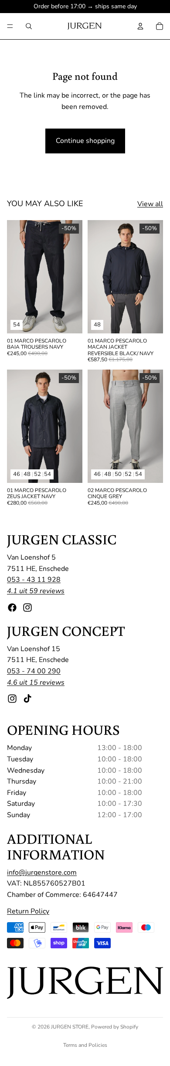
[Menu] (10, 26)
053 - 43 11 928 (34, 579)
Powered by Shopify (114, 1026)
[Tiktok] (27, 698)
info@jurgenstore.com (42, 872)
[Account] (140, 26)
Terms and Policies (85, 1045)
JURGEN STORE (69, 1026)
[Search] (28, 26)
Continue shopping (85, 141)
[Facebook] (12, 607)
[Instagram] (27, 607)
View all (150, 204)
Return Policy (28, 911)
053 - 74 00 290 (34, 671)
